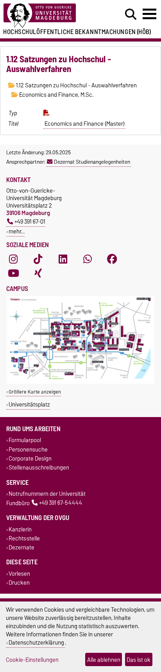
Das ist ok (138, 660)
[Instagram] (13, 259)
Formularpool (25, 440)
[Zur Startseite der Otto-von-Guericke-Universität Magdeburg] (49, 16)
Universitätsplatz (29, 404)
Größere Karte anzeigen (35, 392)
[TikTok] (38, 259)
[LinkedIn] (63, 259)
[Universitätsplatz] (80, 382)
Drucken (19, 582)
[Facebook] (112, 259)
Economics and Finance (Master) (85, 123)
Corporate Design (30, 458)
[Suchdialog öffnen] (130, 14)
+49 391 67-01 (29, 221)
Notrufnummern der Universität (47, 494)
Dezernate (21, 547)
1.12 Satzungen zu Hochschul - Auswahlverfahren (76, 85)
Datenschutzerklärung (36, 642)
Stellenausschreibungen (39, 467)
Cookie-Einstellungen (32, 660)
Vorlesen (19, 573)
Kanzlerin (20, 529)
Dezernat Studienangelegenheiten (92, 161)
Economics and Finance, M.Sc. (55, 94)
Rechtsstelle (24, 538)
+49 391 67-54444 (60, 503)
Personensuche (28, 449)
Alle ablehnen (103, 660)
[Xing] (38, 273)
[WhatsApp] (87, 259)
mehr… (17, 231)
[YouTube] (13, 273)
